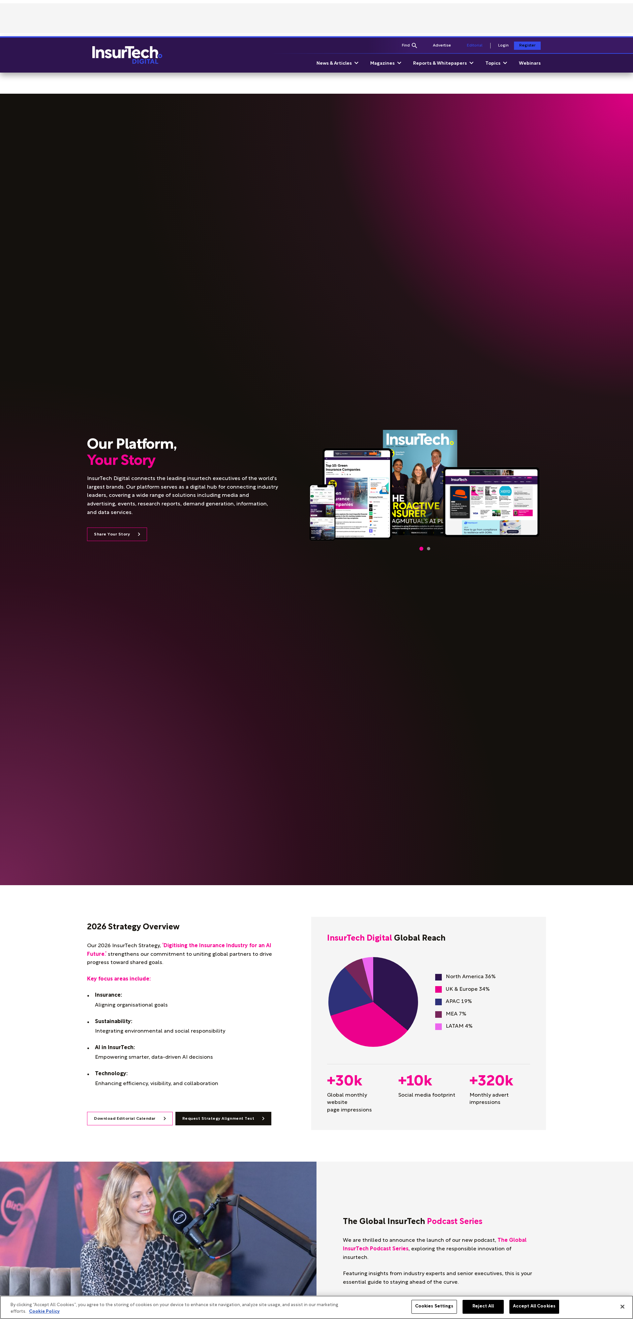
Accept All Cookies (534, 1306)
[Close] (622, 1306)
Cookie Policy (44, 1311)
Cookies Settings (434, 1306)
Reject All (483, 1306)
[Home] (127, 55)
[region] (316, 1307)
